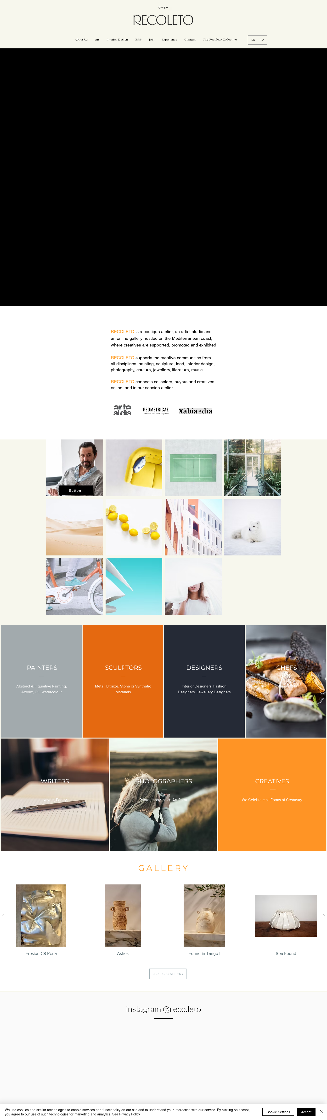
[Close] (321, 1112)
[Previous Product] (3, 915)
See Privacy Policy (126, 1114)
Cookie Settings (278, 1111)
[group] (163, 920)
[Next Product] (324, 915)
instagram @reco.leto (163, 1009)
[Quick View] (41, 915)
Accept (306, 1111)
